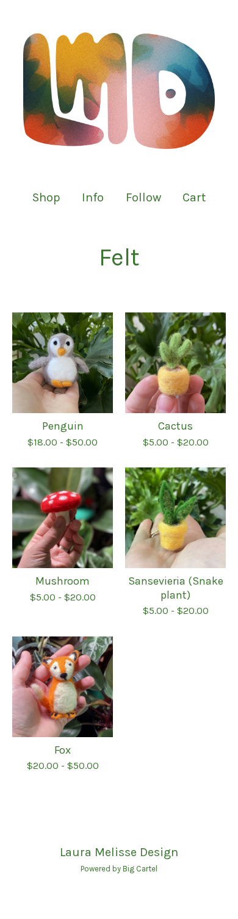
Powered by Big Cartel (119, 868)
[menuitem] (46, 197)
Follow (143, 197)
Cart (194, 196)
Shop (46, 197)
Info (93, 197)
